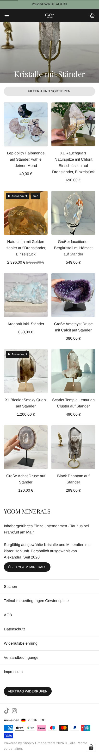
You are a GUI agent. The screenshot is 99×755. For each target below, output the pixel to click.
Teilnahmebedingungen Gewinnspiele (36, 601)
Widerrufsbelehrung (20, 643)
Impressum (13, 672)
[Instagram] (14, 711)
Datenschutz (14, 629)
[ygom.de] (49, 15)
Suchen (10, 586)
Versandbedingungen (22, 657)
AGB (8, 615)
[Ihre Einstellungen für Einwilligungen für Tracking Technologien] (91, 747)
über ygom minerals (27, 567)
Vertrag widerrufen (28, 691)
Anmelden (11, 720)
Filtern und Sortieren (49, 91)
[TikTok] (7, 711)
